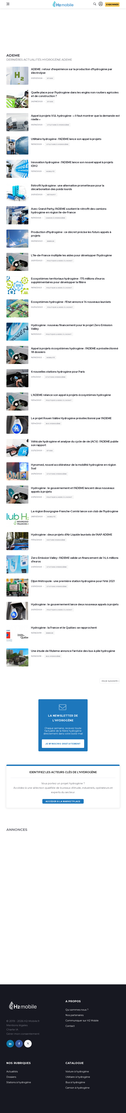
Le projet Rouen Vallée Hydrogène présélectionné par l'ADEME (71, 418)
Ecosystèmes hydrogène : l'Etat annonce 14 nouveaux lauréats (71, 301)
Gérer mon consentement (22, 1033)
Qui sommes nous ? (76, 1009)
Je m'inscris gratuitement (63, 743)
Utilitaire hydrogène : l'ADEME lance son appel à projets (66, 139)
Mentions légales (17, 1025)
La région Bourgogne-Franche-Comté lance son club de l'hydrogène (74, 511)
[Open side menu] (7, 4)
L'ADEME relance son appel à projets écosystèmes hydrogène (71, 395)
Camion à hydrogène (55, 218)
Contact (70, 1026)
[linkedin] (10, 1043)
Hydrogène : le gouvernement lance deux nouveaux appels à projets (74, 604)
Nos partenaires (74, 1015)
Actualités (12, 1071)
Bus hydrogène (53, 423)
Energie (50, 241)
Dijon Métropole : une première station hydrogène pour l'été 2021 (73, 581)
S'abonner (112, 4)
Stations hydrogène (55, 377)
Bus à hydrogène (75, 1082)
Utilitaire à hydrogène (58, 125)
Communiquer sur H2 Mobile (82, 1020)
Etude (50, 78)
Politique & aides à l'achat (60, 261)
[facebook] (19, 1043)
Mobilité (50, 171)
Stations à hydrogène (18, 1082)
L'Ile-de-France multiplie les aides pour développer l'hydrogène (71, 255)
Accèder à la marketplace (63, 801)
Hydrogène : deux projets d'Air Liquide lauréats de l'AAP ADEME (71, 534)
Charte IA (12, 1029)
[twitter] (28, 1043)
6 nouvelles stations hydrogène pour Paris (58, 371)
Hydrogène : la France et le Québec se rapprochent (64, 627)
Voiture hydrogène (56, 540)
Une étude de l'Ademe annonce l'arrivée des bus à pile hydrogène (73, 651)
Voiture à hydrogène (77, 1071)
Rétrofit (51, 194)
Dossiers (11, 1076)
